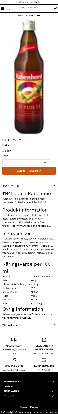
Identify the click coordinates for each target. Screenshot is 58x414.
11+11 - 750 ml (34, 16)
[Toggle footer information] (53, 382)
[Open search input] (8, 8)
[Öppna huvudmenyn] (2, 8)
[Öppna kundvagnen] (55, 8)
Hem (20, 16)
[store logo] (29, 8)
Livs (25, 16)
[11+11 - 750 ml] (29, 78)
